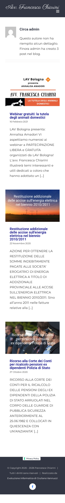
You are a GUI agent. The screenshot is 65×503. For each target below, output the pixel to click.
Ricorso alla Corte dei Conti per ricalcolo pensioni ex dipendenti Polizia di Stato (32, 338)
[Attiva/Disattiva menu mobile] (58, 11)
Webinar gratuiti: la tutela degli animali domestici (32, 91)
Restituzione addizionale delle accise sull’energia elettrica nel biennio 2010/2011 (32, 206)
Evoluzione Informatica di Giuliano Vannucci (32, 478)
